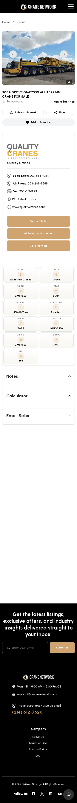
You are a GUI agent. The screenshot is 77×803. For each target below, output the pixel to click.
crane (21, 22)
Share (62, 112)
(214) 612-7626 (27, 712)
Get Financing (38, 245)
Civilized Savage (31, 784)
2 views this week (25, 112)
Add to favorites (41, 122)
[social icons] (33, 793)
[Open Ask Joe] (68, 794)
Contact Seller (39, 221)
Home (6, 22)
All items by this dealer (38, 233)
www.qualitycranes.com (28, 207)
